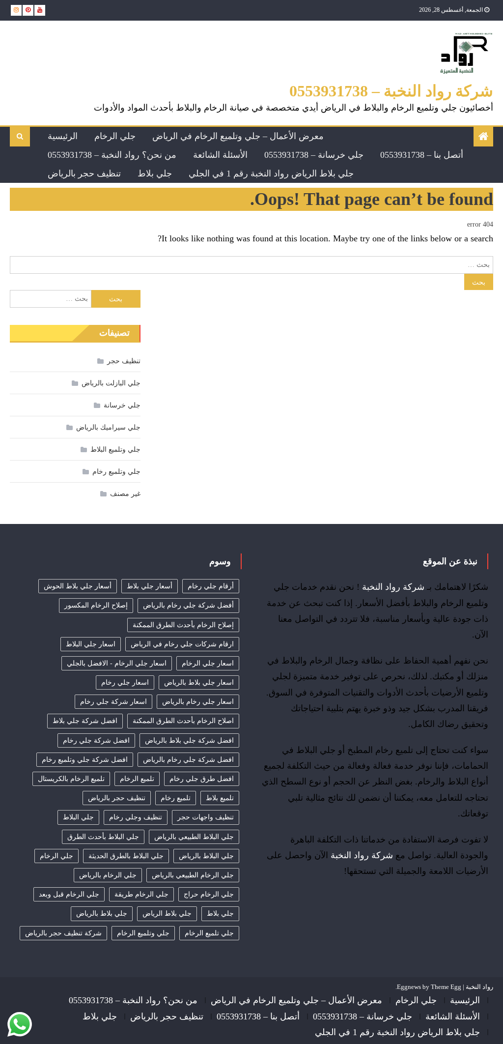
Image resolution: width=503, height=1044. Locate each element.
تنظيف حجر (123, 361)
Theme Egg (446, 986)
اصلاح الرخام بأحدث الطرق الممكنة (183, 721)
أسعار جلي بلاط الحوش (78, 586)
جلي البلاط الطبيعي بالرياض (194, 837)
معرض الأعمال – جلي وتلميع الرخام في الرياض (238, 136)
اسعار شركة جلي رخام (113, 701)
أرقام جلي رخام (211, 586)
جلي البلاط (78, 817)
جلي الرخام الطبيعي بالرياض (193, 875)
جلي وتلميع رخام (116, 471)
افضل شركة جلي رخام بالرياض (188, 759)
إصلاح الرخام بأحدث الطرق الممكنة (183, 625)
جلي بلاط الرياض (167, 913)
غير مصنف (125, 493)
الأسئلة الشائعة (220, 155)
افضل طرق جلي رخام (201, 779)
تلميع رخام (176, 798)
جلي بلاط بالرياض (101, 913)
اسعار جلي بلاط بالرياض (199, 682)
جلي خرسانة (122, 405)
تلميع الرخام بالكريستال (71, 779)
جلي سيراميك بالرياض (108, 427)
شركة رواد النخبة (393, 587)
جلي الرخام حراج (209, 894)
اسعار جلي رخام (125, 682)
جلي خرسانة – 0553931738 (313, 155)
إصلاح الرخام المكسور (96, 605)
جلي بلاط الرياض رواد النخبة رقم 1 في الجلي (271, 173)
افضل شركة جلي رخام (96, 740)
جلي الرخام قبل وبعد (69, 894)
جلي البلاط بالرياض (206, 856)
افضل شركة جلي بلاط (85, 721)
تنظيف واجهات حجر (205, 817)
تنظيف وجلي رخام (135, 817)
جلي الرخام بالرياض (108, 875)
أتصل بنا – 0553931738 (421, 155)
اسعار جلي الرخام (208, 663)
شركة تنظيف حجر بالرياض (63, 933)
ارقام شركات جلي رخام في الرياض (182, 644)
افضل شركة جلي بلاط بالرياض (189, 740)
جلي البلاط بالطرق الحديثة (126, 856)
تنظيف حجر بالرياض (84, 173)
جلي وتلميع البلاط (115, 449)
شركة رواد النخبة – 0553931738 (391, 91)
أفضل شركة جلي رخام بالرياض (188, 605)
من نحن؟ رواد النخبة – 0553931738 (112, 155)
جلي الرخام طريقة (141, 894)
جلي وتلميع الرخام (143, 933)
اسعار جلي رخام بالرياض (198, 701)
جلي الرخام (115, 136)
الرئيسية (63, 136)
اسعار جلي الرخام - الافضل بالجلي (117, 663)
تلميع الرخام (137, 779)
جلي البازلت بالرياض (111, 383)
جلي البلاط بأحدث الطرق (103, 837)
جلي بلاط (155, 173)
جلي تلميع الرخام (209, 933)
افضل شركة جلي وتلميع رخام (85, 759)
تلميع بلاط (220, 798)
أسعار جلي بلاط (149, 586)
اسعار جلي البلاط (90, 644)
